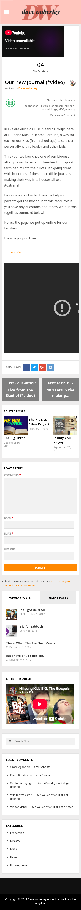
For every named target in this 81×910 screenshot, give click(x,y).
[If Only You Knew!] (65, 425)
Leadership (57, 100)
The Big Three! (15, 438)
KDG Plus (16, 252)
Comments (12, 475)
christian (33, 106)
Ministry (70, 100)
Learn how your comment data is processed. (36, 583)
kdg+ (54, 109)
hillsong (69, 106)
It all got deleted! (32, 610)
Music (13, 849)
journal (46, 109)
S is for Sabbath (31, 626)
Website (9, 549)
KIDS (61, 109)
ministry (70, 109)
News (13, 857)
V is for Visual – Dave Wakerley (29, 807)
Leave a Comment (64, 115)
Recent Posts (58, 597)
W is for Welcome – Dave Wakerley (32, 795)
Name (8, 518)
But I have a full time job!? (25, 656)
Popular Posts (19, 597)
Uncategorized (19, 865)
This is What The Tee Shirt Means (30, 643)
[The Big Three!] (16, 425)
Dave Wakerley (27, 88)
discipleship (56, 106)
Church (43, 106)
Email (9, 533)
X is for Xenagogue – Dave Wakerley (33, 783)
